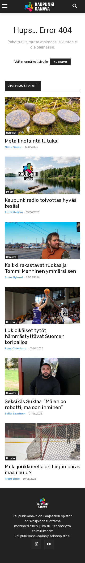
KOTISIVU (60, 61)
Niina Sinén (13, 147)
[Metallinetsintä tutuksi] (42, 116)
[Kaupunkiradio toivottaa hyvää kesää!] (42, 175)
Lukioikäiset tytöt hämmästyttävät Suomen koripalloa (34, 336)
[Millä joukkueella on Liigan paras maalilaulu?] (42, 441)
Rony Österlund (15, 348)
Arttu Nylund (14, 277)
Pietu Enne (12, 478)
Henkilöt (11, 132)
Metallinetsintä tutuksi (32, 141)
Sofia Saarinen (15, 413)
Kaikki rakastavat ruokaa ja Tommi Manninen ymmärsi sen (40, 268)
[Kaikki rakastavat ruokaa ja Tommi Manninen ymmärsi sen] (42, 240)
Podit (9, 192)
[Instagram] (36, 544)
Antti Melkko (14, 212)
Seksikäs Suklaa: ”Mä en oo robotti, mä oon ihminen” (35, 404)
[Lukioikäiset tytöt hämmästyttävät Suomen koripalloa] (42, 305)
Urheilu (10, 322)
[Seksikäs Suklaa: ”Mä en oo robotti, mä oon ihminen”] (42, 376)
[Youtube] (49, 544)
